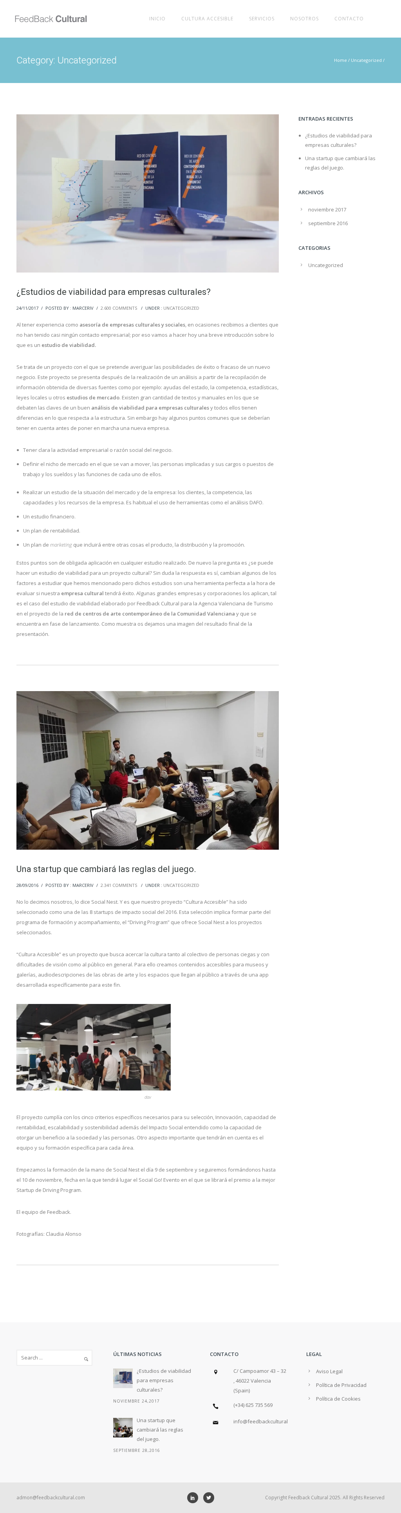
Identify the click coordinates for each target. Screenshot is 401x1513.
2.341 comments (119, 885)
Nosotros (304, 18)
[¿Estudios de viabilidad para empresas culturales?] (123, 1378)
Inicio (157, 18)
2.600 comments (119, 308)
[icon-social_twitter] (208, 1497)
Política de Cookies (338, 1398)
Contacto (349, 18)
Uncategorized (366, 60)
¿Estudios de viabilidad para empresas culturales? (113, 292)
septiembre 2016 (328, 223)
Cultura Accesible (207, 18)
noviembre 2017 (327, 209)
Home (340, 60)
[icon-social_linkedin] (194, 1497)
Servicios (262, 18)
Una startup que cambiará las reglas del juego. (106, 869)
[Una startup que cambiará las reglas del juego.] (123, 1427)
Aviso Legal (329, 1371)
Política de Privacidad (341, 1384)
